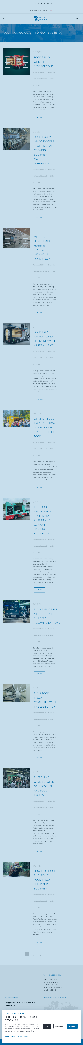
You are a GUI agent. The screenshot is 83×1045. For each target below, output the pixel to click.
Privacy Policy (23, 1036)
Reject (47, 1026)
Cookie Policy (10, 1036)
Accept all (72, 1026)
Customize (59, 1026)
